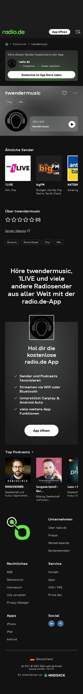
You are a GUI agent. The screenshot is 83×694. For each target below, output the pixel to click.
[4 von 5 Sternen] (26, 220)
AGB (9, 572)
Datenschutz (15, 579)
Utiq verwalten (16, 595)
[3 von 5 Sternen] (20, 220)
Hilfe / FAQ (55, 587)
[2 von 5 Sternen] (14, 220)
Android (12, 639)
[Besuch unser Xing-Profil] (60, 623)
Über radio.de (57, 527)
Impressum (14, 587)
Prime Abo (55, 595)
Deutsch (12, 242)
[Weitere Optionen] (75, 93)
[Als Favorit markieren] (64, 93)
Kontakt (53, 572)
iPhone (11, 624)
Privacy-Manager (18, 602)
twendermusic (40, 126)
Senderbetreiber (59, 550)
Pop (9, 102)
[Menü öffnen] (77, 31)
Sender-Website (15, 231)
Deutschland (31, 242)
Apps (51, 579)
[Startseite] (7, 44)
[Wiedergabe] (72, 124)
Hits (21, 102)
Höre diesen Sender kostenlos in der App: (36, 54)
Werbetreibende (58, 543)
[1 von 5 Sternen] (8, 220)
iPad (10, 631)
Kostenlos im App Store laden (41, 75)
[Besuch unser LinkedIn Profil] (51, 623)
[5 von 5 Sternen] (32, 220)
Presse (52, 535)
